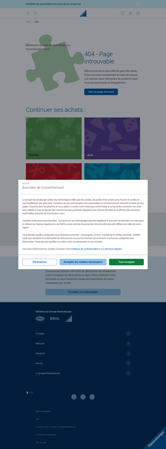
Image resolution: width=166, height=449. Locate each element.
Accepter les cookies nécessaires (83, 262)
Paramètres (40, 262)
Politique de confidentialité (84, 249)
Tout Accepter (126, 262)
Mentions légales (113, 249)
